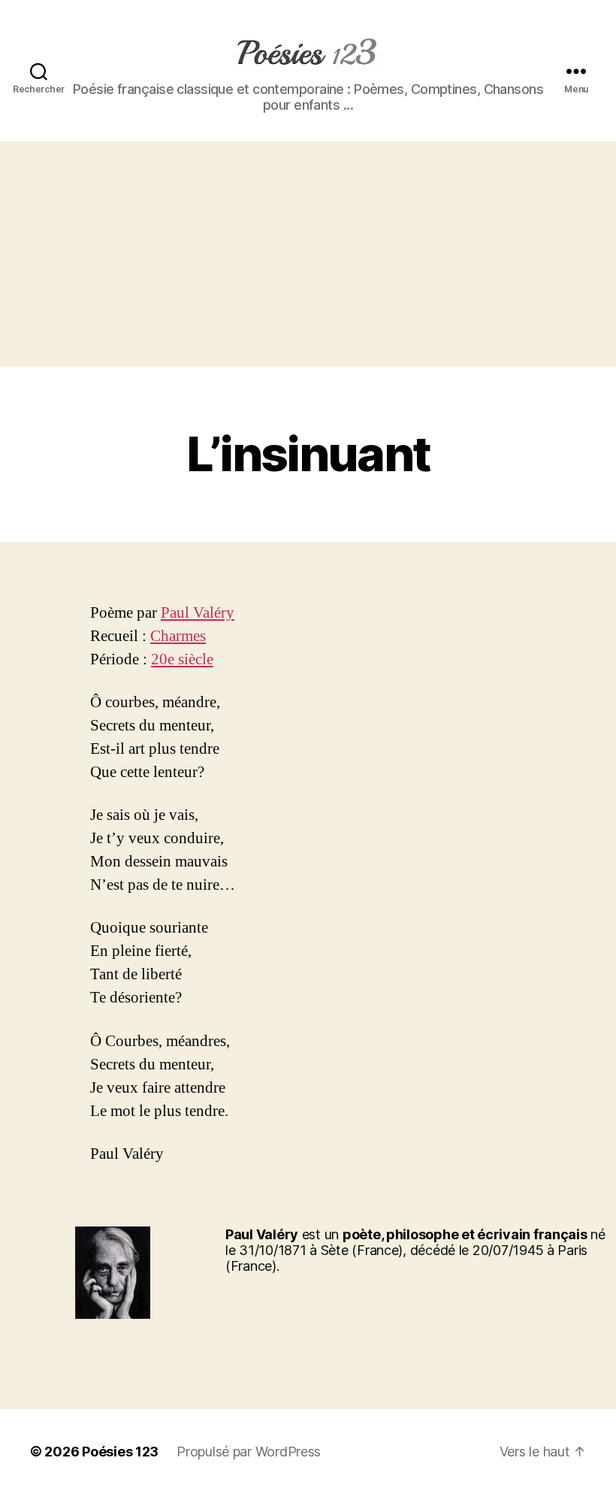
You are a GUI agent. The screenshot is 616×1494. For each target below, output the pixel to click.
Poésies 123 (120, 1451)
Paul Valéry (197, 613)
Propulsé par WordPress (249, 1451)
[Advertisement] (308, 254)
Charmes (178, 636)
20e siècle (182, 659)
